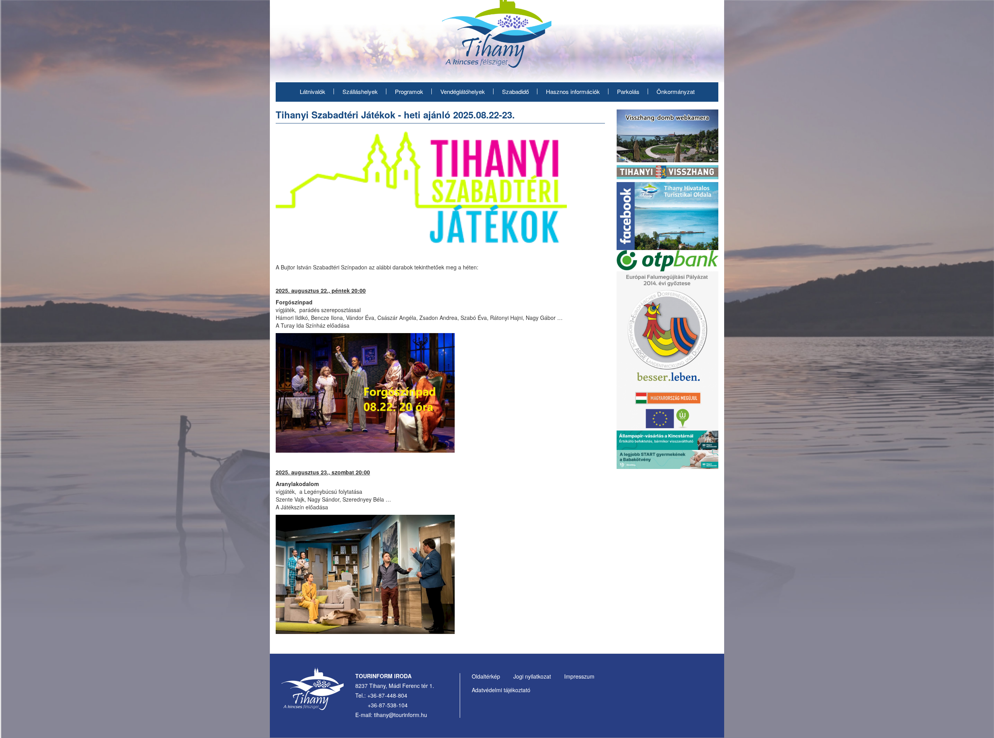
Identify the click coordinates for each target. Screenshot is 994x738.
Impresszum (579, 676)
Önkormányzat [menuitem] (676, 91)
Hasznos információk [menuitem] (573, 91)
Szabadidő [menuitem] (515, 91)
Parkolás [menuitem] (628, 91)
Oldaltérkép (486, 676)
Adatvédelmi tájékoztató (501, 690)
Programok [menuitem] (409, 91)
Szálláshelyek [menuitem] (360, 91)
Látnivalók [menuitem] (312, 91)
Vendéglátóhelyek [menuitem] (462, 91)
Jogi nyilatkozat (532, 676)
